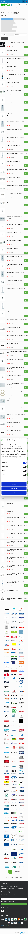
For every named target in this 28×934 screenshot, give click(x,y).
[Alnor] (21, 614)
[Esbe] (6, 662)
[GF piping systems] (14, 678)
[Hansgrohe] (6, 691)
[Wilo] (14, 868)
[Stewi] (14, 821)
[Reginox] (21, 795)
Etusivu (2, 886)
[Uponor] (21, 840)
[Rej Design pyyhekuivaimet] (6, 799)
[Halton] (21, 688)
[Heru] (6, 695)
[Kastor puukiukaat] (21, 717)
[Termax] (21, 836)
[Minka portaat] (14, 748)
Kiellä (14, 492)
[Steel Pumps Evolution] (21, 817)
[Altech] (6, 619)
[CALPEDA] (21, 638)
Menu (4, 1)
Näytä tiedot (21, 480)
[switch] (25, 467)
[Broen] (14, 637)
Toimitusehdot (16, 886)
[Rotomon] (14, 802)
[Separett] (21, 809)
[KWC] (21, 732)
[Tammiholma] (6, 837)
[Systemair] (21, 828)
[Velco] (14, 844)
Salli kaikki (14, 484)
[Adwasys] (14, 611)
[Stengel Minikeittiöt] (6, 820)
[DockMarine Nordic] (21, 653)
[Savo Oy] (14, 805)
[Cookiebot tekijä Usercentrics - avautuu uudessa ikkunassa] (9, 440)
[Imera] (7, 704)
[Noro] (14, 771)
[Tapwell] (14, 837)
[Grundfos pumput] (14, 682)
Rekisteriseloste (4, 888)
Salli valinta (14, 488)
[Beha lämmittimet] (21, 627)
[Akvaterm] (6, 614)
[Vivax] (21, 858)
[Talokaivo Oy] (14, 831)
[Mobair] (6, 752)
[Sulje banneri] (20, 440)
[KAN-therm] (14, 717)
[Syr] (14, 828)
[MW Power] (21, 758)
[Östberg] (17, 871)
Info (11, 886)
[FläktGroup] (21, 667)
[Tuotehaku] (26, 4)
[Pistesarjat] (21, 785)
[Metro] (21, 744)
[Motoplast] (21, 754)
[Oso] (14, 778)
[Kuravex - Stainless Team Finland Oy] (14, 732)
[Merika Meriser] (6, 743)
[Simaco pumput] (14, 813)
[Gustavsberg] (21, 683)
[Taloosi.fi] (6, 4)
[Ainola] (21, 611)
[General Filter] (6, 678)
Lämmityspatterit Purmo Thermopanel (8, 23)
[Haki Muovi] (14, 687)
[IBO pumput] (6, 699)
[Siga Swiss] (6, 813)
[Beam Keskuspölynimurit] (14, 627)
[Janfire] (21, 707)
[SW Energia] (21, 824)
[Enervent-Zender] (21, 659)
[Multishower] (14, 757)
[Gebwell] (21, 675)
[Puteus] (6, 797)
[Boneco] (21, 633)
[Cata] (6, 641)
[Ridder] (21, 799)
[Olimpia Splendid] (14, 774)
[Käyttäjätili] (23, 4)
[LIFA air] (14, 735)
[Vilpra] (6, 858)
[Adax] (6, 610)
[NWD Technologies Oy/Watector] (21, 771)
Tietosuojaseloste (12, 888)
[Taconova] (6, 832)
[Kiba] (14, 723)
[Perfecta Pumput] (6, 785)
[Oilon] (6, 774)
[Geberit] (14, 674)
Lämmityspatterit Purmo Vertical (7, 25)
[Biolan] (6, 633)
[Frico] (6, 675)
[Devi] (14, 653)
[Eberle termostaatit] (14, 656)
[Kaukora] (6, 721)
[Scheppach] (6, 809)
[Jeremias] (6, 711)
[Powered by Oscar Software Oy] (22, 932)
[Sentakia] (14, 809)
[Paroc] (14, 782)
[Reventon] (14, 799)
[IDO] (14, 699)
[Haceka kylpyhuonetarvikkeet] (6, 687)
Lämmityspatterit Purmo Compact (7, 21)
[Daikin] (21, 645)
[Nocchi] (6, 771)
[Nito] (21, 768)
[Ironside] (21, 703)
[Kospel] (14, 726)
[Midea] (7, 749)
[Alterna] (14, 618)
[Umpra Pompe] (14, 841)
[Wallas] (14, 862)
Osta (26, 46)
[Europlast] (14, 663)
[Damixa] (6, 649)
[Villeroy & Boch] (14, 855)
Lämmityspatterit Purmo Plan (6, 29)
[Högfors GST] (21, 695)
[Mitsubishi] (21, 748)
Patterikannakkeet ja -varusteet (6, 19)
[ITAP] (14, 707)
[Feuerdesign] (7, 668)
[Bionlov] (14, 633)
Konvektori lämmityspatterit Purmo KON (8, 31)
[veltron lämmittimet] (21, 845)
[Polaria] (14, 788)
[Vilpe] (21, 854)
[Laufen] (6, 735)
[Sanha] (6, 806)
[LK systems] (21, 736)
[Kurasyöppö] (6, 731)
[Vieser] (6, 854)
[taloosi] (21, 833)
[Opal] (21, 774)
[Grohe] (6, 683)
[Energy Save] (6, 659)
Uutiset (7, 886)
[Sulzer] (21, 820)
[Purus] (21, 791)
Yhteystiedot (20, 888)
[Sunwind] (6, 823)
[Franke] (14, 671)
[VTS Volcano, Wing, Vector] (6, 862)
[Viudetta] (14, 859)
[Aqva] (6, 623)
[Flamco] (14, 668)
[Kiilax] (21, 723)
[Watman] (21, 864)
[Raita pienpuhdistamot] (14, 796)
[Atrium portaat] (7, 628)
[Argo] (14, 623)
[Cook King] (21, 641)
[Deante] (21, 649)
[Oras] (7, 779)
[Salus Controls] (21, 802)
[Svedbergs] (14, 823)
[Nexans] (14, 762)
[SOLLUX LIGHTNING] (6, 817)
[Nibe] (21, 761)
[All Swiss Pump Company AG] (14, 614)
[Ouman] (6, 782)
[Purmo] (14, 791)
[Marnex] (14, 740)
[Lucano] (6, 739)
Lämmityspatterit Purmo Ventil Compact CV (9, 27)
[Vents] (6, 850)
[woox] (10, 873)
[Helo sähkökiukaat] (14, 692)
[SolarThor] (21, 814)
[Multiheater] (6, 758)
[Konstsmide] (6, 727)
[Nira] (14, 766)
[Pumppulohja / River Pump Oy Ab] (6, 792)
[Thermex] (6, 840)
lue (14, 901)
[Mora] (14, 752)
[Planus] (6, 788)
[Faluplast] (21, 663)
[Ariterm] (21, 623)
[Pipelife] (14, 785)
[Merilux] (14, 743)
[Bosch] (6, 637)
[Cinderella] (14, 641)
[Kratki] (21, 726)
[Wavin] (6, 867)
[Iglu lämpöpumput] (21, 699)
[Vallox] (6, 845)
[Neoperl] (6, 763)
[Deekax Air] (6, 653)
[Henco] (21, 692)
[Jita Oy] (14, 712)
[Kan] (6, 717)
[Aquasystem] (21, 618)
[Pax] (21, 782)
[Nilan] (6, 766)
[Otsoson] (21, 778)
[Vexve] (21, 849)
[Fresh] (21, 671)
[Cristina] (14, 646)
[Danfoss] (14, 649)
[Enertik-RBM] (14, 659)
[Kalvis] (21, 711)
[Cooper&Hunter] (6, 645)
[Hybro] (14, 695)
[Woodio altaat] (21, 867)
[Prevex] (21, 787)
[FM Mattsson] (6, 671)
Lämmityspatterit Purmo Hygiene (19, 19)
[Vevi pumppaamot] (14, 850)
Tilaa (14, 904)
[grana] (21, 678)
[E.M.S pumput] (6, 656)
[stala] (14, 817)
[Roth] (6, 803)
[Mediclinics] (21, 739)
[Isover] (6, 707)
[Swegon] (6, 827)
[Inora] (14, 703)
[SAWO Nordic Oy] (21, 806)
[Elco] (21, 656)
